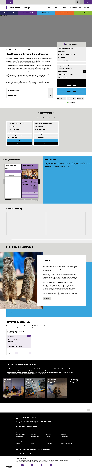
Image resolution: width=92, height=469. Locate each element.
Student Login (49, 443)
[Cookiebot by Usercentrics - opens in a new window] (9, 467)
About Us (48, 436)
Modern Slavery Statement (67, 443)
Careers (72, 2)
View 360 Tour (47, 298)
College (9, 2)
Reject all (78, 466)
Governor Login (64, 436)
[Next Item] (13, 313)
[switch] (32, 465)
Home (7, 49)
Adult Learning (46, 13)
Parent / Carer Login (65, 432)
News (32, 441)
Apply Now (88, 2)
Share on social (61, 98)
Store (68, 2)
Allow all (78, 459)
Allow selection (78, 462)
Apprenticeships (64, 13)
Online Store (48, 441)
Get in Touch (48, 434)
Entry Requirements (13, 90)
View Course (24, 353)
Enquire (19, 144)
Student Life (33, 434)
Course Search (34, 432)
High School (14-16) (9, 13)
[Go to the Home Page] (18, 7)
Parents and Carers (35, 436)
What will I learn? (12, 95)
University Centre (18, 2)
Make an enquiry (71, 85)
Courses (48, 7)
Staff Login (63, 434)
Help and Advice (63, 7)
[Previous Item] (11, 313)
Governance (63, 441)
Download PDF (71, 98)
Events (32, 443)
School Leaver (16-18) (28, 13)
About (54, 7)
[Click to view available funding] (84, 71)
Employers (73, 7)
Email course (81, 98)
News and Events (83, 7)
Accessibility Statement (66, 439)
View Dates (71, 91)
